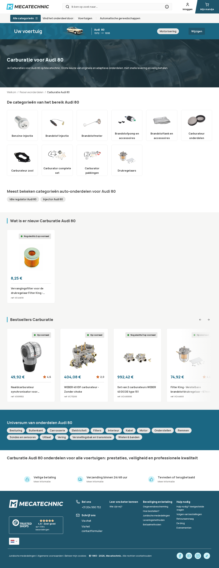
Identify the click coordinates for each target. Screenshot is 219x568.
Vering (62, 437)
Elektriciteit (79, 430)
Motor (144, 430)
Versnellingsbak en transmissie (92, 437)
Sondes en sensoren (23, 437)
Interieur (113, 430)
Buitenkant (36, 430)
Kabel (129, 430)
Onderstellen (162, 430)
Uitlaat (46, 437)
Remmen (183, 430)
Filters (97, 430)
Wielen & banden (128, 437)
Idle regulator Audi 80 (23, 199)
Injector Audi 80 (53, 199)
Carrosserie (57, 430)
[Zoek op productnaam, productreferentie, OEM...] (167, 7)
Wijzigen (196, 31)
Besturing (16, 430)
